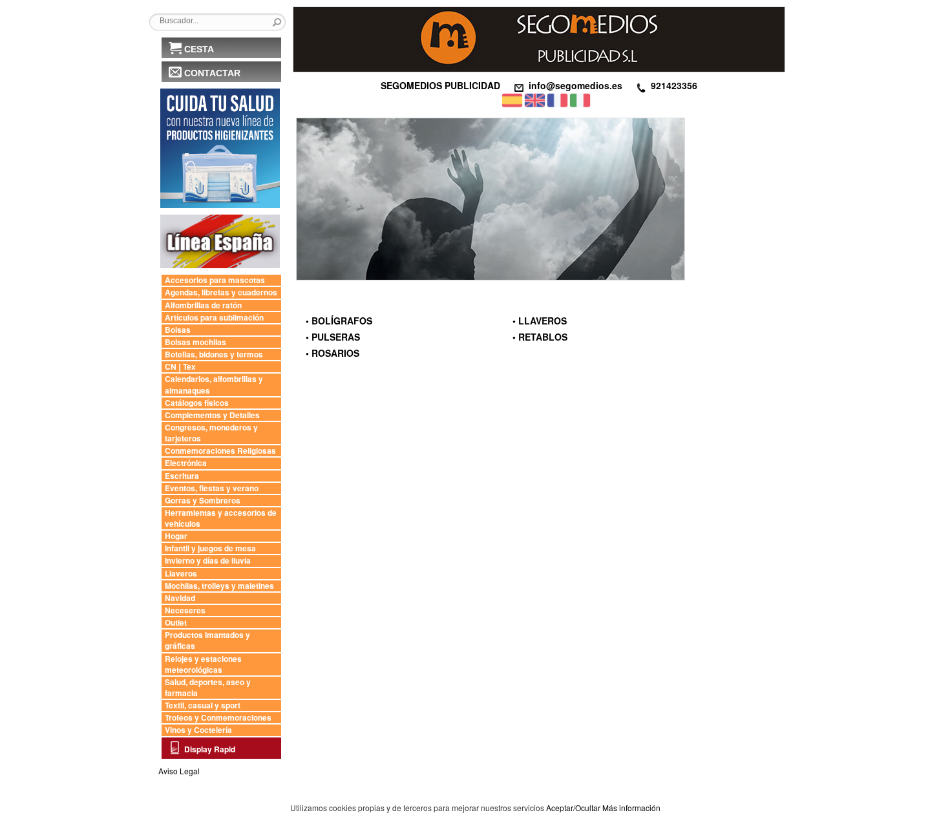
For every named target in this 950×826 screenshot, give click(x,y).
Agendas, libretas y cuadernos (221, 292)
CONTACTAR (212, 73)
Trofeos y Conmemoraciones (218, 717)
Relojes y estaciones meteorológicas (203, 664)
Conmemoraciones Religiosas (220, 450)
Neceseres (185, 610)
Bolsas (178, 329)
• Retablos (539, 336)
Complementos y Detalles (212, 415)
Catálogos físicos (197, 402)
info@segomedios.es (575, 85)
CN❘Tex (180, 366)
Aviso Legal (179, 770)
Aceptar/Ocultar (573, 807)
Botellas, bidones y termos (214, 354)
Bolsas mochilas (195, 342)
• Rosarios (332, 352)
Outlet (176, 622)
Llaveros (181, 573)
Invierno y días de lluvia (208, 560)
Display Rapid (209, 749)
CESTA (199, 49)
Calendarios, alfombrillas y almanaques (214, 385)
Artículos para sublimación (214, 317)
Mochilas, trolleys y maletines (219, 585)
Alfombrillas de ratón (203, 305)
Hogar (176, 536)
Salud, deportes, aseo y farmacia (208, 688)
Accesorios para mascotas (215, 280)
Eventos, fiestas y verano (212, 488)
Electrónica (186, 463)
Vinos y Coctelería (198, 730)
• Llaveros (539, 320)
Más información (631, 807)
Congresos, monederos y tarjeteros (211, 433)
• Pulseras (333, 336)
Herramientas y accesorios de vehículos (221, 518)
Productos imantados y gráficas (207, 640)
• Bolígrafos (339, 320)
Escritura (182, 476)
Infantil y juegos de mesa (210, 548)
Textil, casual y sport (202, 705)
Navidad (180, 598)
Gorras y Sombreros (202, 500)
